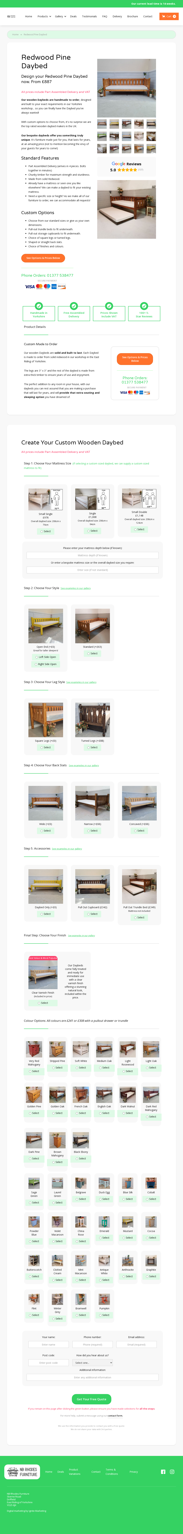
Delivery (117, 16)
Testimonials (89, 16)
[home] (11, 16)
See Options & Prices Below (43, 258)
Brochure (132, 16)
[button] (43, 16)
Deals (73, 16)
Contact (147, 16)
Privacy (134, 1471)
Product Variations (74, 1472)
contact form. (115, 1415)
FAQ (104, 16)
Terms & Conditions (112, 1472)
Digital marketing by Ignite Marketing (26, 1510)
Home (28, 16)
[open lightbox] (102, 124)
